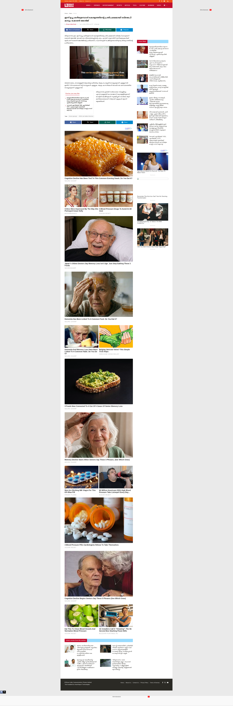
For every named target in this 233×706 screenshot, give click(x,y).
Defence (97, 5)
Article (127, 5)
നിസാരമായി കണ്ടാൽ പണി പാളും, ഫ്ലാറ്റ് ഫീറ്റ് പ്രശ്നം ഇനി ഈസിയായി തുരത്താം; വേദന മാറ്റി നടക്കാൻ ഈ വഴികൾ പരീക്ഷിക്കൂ (158, 116)
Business (151, 5)
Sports (119, 5)
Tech (134, 5)
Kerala (75, 13)
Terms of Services (155, 683)
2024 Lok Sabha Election (86, 116)
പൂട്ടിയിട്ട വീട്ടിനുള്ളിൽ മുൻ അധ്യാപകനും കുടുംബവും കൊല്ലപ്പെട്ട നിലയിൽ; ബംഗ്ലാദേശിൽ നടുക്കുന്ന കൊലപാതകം (158, 128)
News (88, 5)
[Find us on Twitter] (165, 683)
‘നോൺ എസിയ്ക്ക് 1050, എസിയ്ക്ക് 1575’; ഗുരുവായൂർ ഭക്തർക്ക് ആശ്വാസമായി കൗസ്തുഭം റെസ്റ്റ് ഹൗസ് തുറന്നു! (158, 140)
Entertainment (108, 5)
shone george (73, 116)
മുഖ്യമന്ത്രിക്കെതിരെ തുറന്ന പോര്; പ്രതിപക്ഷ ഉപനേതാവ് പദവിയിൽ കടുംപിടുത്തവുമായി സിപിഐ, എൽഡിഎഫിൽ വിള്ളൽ (78, 100)
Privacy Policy (144, 683)
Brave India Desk (71, 24)
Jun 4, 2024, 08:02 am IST (86, 24)
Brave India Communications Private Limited (78, 682)
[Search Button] (167, 1)
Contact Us (88, 1)
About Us (81, 1)
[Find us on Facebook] (162, 683)
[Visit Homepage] (69, 5)
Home (66, 13)
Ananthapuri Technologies (82, 684)
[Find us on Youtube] (167, 683)
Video (159, 5)
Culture (142, 5)
